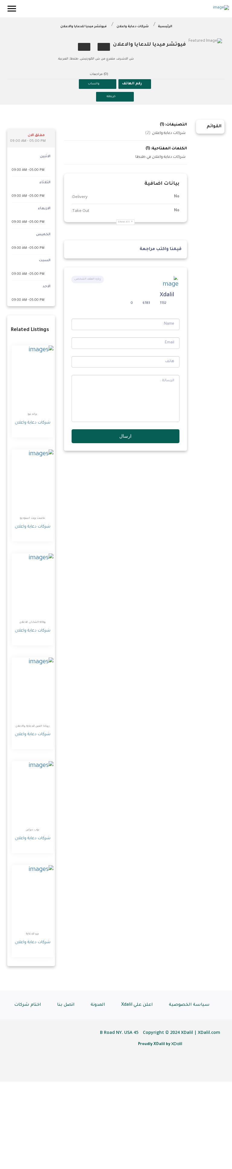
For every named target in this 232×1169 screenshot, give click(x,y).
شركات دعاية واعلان (133, 26)
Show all (124, 222)
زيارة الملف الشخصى (87, 279)
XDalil (176, 1043)
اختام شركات (27, 1005)
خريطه (111, 96)
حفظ (104, 47)
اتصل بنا (66, 1005)
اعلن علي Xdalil (137, 1005)
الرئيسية (165, 26)
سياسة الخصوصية (189, 1005)
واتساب (93, 84)
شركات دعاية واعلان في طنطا (160, 157)
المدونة (98, 1005)
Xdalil (167, 294)
